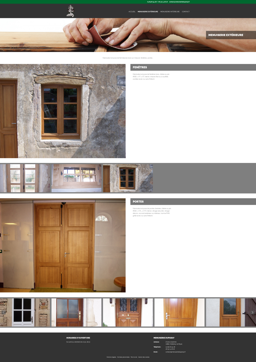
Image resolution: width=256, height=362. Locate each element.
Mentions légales (111, 357)
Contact (186, 12)
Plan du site (134, 357)
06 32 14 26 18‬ (163, 2)
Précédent (252, 312)
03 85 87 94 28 (151, 2)
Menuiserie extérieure (148, 12)
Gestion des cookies (143, 357)
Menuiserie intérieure (170, 12)
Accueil (132, 12)
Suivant (4, 312)
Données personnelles (123, 357)
